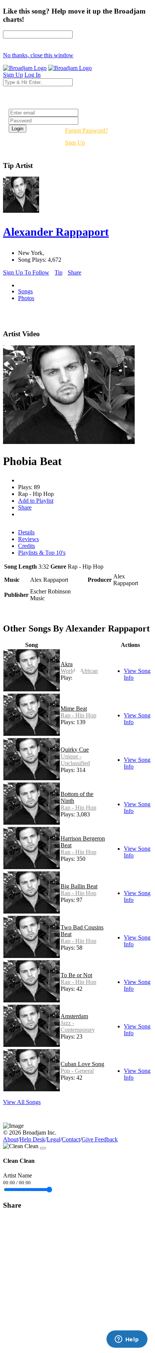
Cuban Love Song (82, 1064)
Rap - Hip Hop (78, 715)
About (10, 1139)
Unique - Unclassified (75, 759)
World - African (79, 671)
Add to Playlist (35, 500)
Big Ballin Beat (79, 886)
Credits (26, 546)
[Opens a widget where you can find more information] (126, 1339)
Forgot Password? (86, 130)
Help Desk (32, 1139)
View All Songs (22, 1102)
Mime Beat (74, 708)
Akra (67, 664)
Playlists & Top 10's (41, 552)
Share (74, 272)
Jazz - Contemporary (78, 1026)
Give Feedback (100, 1139)
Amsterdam (74, 1016)
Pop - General (77, 1071)
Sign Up (75, 142)
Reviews (28, 539)
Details (26, 532)
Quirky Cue (75, 749)
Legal (53, 1139)
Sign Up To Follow (26, 272)
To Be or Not (76, 975)
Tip (58, 272)
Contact (71, 1139)
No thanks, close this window (38, 55)
